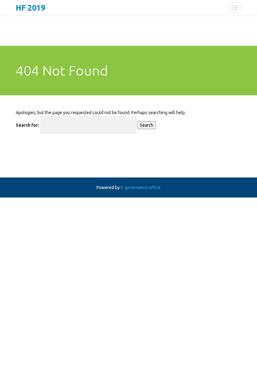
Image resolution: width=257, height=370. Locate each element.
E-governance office (140, 187)
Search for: (27, 125)
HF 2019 (30, 7)
